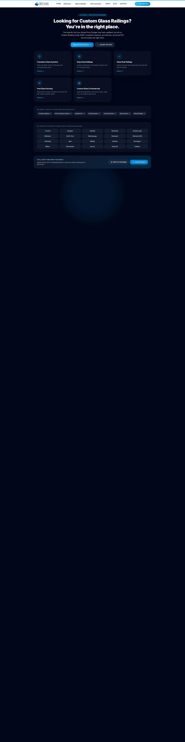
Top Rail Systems (93, 113)
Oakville (92, 131)
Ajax (70, 141)
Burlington (137, 141)
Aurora (92, 146)
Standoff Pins (79, 113)
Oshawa (115, 141)
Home (59, 3)
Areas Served (80, 4)
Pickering (48, 141)
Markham (48, 136)
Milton (48, 146)
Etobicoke (115, 131)
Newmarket (70, 146)
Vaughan (70, 131)
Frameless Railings (44, 113)
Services (67, 4)
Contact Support (140, 162)
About (108, 3)
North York (70, 136)
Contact (123, 3)
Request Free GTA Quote (81, 44)
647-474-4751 (143, 4)
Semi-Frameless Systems (62, 113)
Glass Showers (124, 113)
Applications (95, 4)
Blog (115, 3)
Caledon (137, 146)
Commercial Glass (109, 113)
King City (115, 146)
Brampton (115, 136)
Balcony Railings (138, 113)
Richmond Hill (137, 136)
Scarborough (137, 131)
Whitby (92, 141)
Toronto (47, 131)
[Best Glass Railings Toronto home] (42, 4)
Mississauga (92, 136)
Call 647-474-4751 (106, 44)
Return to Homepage (120, 162)
